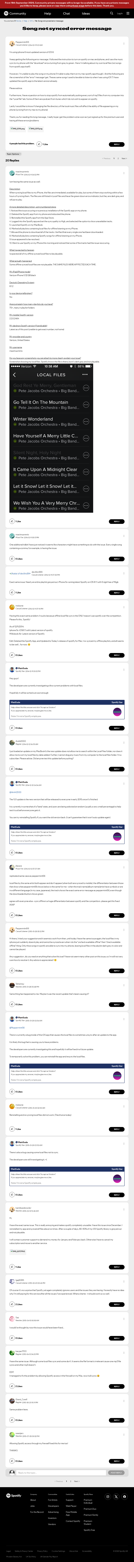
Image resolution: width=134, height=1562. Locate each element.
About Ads (73, 1551)
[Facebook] (124, 1496)
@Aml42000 (15, 792)
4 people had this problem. (21, 143)
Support (69, 1499)
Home (18, 21)
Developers (53, 1506)
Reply (117, 144)
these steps (78, 5)
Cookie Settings (58, 1551)
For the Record (37, 1512)
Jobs (32, 1506)
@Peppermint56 (17, 1027)
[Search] (111, 13)
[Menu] (128, 13)
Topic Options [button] (13, 154)
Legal (8, 1551)
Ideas (86, 13)
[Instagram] (108, 1496)
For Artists (52, 1499)
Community (17, 13)
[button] (124, 44)
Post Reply (116, 1472)
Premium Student (88, 1522)
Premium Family (91, 1514)
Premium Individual (88, 1501)
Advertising (53, 1512)
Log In (119, 13)
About (33, 1499)
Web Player (71, 1506)
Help (47, 13)
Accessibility (87, 1551)
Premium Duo (90, 1508)
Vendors (52, 1524)
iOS (31, 21)
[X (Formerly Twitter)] (116, 1496)
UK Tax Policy (31, 1556)
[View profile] (12, 43)
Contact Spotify (73, 1521)
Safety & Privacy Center (24, 1551)
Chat (66, 13)
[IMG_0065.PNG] (51, 438)
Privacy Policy (42, 1551)
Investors (52, 1518)
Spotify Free (89, 1530)
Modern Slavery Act (14, 1556)
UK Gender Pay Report (49, 1556)
